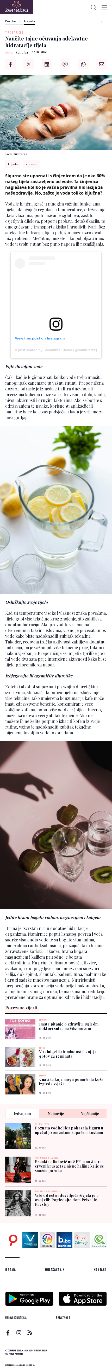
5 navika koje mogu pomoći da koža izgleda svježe (71, 1081)
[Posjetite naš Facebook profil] (8, 1332)
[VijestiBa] (30, 1240)
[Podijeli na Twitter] (28, 64)
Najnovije (56, 1113)
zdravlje (31, 164)
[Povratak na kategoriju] (104, 22)
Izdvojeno (22, 1113)
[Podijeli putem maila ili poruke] (101, 64)
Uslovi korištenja (16, 1318)
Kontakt (100, 1269)
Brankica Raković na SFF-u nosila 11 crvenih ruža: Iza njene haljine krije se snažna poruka (69, 1166)
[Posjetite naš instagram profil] (19, 1332)
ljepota (13, 164)
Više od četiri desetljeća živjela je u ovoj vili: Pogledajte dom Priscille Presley (66, 1199)
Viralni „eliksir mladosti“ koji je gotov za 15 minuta (68, 1054)
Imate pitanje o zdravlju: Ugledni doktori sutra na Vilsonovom (69, 1026)
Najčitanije (90, 1113)
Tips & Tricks (14, 33)
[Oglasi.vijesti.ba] (13, 1240)
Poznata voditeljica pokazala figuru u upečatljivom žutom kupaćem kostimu (69, 1130)
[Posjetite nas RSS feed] (30, 1332)
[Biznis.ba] (64, 1240)
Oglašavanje (54, 1269)
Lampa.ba (30, 1365)
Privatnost (63, 1318)
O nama (10, 1269)
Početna (11, 21)
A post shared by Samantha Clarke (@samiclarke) (56, 350)
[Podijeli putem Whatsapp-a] (83, 64)
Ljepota (29, 21)
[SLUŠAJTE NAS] (47, 1240)
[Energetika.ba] (99, 1240)
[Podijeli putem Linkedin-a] (47, 64)
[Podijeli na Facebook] (10, 64)
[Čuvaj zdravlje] (82, 1240)
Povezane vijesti (21, 1007)
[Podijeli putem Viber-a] (65, 64)
